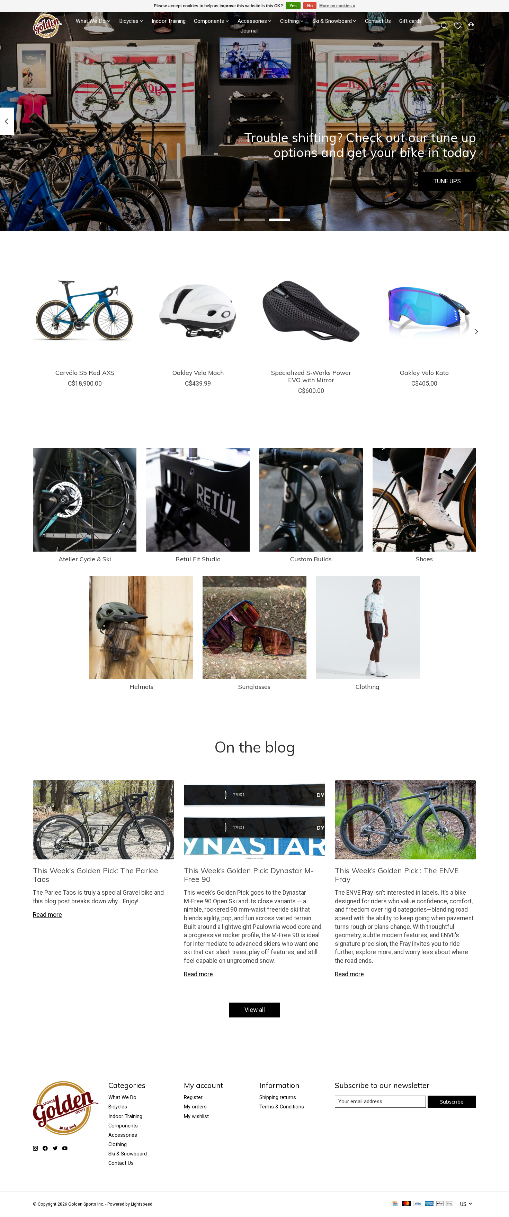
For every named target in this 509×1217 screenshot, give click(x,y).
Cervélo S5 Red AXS (84, 372)
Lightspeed (141, 1204)
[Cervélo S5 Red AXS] (84, 311)
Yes (293, 5)
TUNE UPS (447, 181)
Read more (47, 914)
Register (193, 1097)
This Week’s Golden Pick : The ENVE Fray (397, 875)
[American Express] (429, 1204)
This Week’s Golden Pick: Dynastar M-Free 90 (249, 875)
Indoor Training (169, 21)
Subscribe (451, 1101)
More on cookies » (337, 5)
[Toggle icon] (444, 26)
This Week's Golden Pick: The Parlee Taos (95, 875)
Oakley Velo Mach (198, 372)
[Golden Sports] (47, 26)
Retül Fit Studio (198, 559)
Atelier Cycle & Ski (85, 559)
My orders (195, 1107)
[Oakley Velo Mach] (198, 311)
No (310, 5)
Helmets (141, 686)
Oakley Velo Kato (424, 372)
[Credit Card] (395, 1204)
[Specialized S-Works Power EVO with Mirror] (311, 311)
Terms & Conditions (281, 1107)
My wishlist (196, 1116)
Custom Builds (311, 559)
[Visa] (417, 1204)
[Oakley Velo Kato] (424, 311)
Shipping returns (277, 1097)
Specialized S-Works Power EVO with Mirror (311, 376)
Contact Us (378, 21)
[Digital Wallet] (444, 1204)
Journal (249, 31)
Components (123, 1126)
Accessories (122, 1135)
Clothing (367, 686)
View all (254, 1009)
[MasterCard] (406, 1204)
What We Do (122, 1097)
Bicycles (117, 1107)
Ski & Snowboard (127, 1154)
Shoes (424, 559)
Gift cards (410, 21)
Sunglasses (254, 686)
